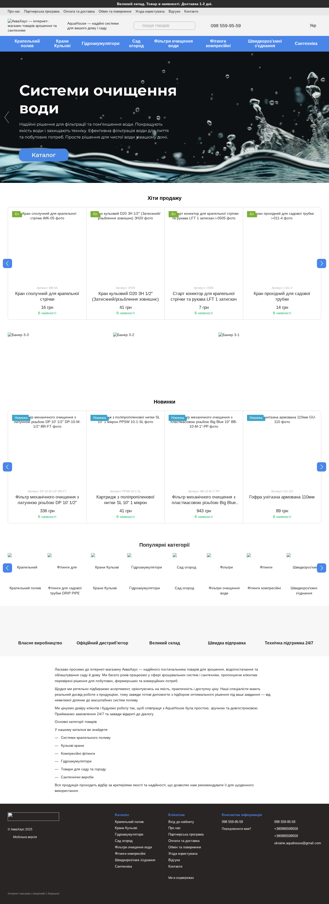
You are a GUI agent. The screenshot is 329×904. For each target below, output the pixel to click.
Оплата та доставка (79, 11)
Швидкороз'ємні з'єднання (265, 43)
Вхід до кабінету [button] (181, 822)
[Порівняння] (287, 26)
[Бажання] (274, 26)
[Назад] (7, 263)
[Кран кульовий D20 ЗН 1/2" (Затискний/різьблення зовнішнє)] (125, 246)
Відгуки (174, 11)
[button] (324, 3)
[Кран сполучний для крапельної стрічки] (47, 246)
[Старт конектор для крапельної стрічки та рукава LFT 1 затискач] (204, 246)
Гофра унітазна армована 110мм (282, 497)
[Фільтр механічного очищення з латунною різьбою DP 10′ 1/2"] (47, 450)
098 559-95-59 (226, 25)
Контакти (191, 11)
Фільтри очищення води (173, 43)
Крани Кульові (62, 43)
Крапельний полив (27, 43)
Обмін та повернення (115, 11)
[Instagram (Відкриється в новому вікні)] (307, 11)
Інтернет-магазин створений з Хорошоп (33, 893)
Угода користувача (149, 11)
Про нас (14, 11)
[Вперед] (321, 263)
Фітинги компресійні (218, 43)
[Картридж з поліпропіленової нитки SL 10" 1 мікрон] (125, 450)
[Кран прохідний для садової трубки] (282, 246)
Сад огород (136, 43)
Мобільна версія (24, 837)
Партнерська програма (41, 11)
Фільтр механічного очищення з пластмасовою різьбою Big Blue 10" (204, 503)
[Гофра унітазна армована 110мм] (282, 450)
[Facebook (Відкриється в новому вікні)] (319, 11)
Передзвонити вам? (236, 829)
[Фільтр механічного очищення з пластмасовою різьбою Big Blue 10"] (204, 450)
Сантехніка (306, 43)
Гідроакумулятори (101, 43)
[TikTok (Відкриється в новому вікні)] (313, 11)
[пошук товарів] (138, 26)
